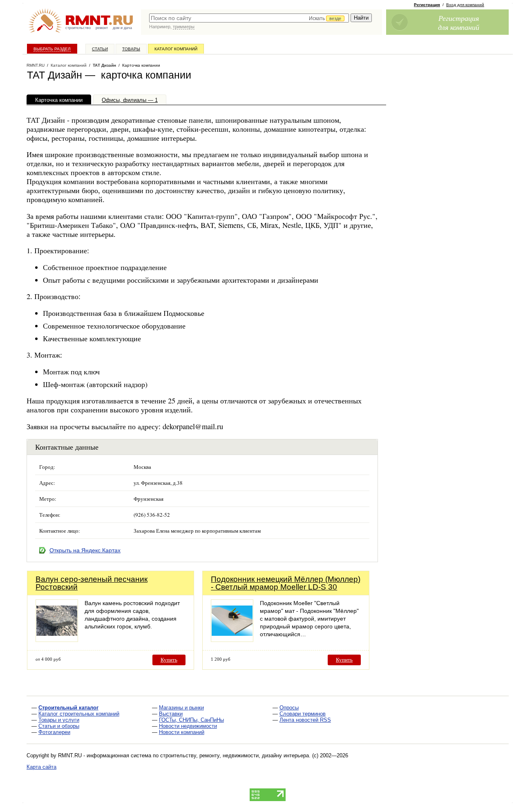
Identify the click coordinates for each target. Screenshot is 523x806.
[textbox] (249, 18)
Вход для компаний (465, 4)
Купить (169, 660)
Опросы (289, 708)
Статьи (100, 49)
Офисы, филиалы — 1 (130, 100)
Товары (131, 49)
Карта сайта (41, 767)
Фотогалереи (54, 732)
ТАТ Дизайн (104, 65)
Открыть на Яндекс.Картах (85, 550)
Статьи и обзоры (58, 726)
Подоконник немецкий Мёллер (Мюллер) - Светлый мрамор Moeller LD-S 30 (285, 583)
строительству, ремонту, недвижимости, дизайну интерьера (234, 755)
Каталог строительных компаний (78, 714)
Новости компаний (181, 732)
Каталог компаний (175, 49)
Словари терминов (302, 714)
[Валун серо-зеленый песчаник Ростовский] (57, 640)
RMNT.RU (36, 65)
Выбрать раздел (52, 49)
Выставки (171, 714)
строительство (78, 28)
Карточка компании (59, 100)
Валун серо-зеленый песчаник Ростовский (92, 583)
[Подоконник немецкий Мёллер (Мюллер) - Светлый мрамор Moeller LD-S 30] (232, 640)
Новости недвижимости (188, 726)
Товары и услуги (58, 720)
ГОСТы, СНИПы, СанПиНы (191, 720)
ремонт (102, 28)
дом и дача (122, 28)
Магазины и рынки (181, 708)
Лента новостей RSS (305, 720)
